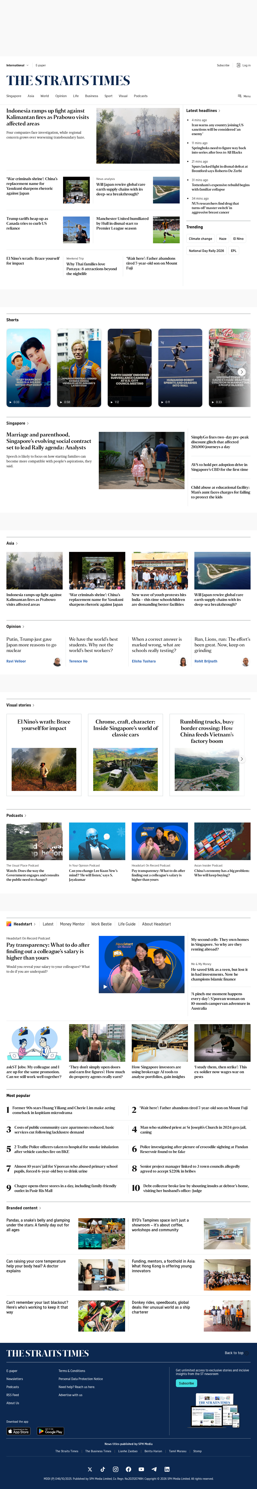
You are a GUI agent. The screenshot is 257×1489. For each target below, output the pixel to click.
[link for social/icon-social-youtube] (141, 1469)
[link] (68, 80)
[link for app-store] (19, 1431)
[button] (17, 65)
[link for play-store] (51, 1431)
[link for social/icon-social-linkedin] (167, 1469)
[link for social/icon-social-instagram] (115, 1469)
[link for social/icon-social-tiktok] (103, 1469)
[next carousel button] (242, 372)
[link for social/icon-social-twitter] (90, 1469)
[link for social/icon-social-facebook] (128, 1469)
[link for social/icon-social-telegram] (154, 1469)
